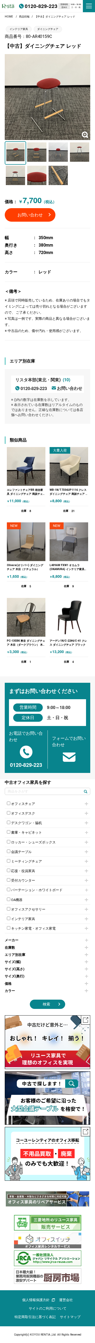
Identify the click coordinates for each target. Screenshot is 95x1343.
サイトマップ (70, 1317)
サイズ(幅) (13, 962)
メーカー (11, 940)
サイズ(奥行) (15, 976)
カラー (10, 991)
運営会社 (66, 1300)
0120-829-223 (41, 6)
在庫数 (10, 948)
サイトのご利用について (47, 1308)
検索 (46, 1004)
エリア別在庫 (15, 955)
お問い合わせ (30, 214)
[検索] (85, 791)
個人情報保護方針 (36, 1300)
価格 (8, 984)
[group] (47, 1199)
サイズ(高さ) (15, 969)
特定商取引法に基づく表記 (35, 1317)
